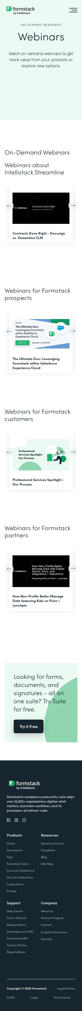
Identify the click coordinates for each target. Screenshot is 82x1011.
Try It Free (29, 726)
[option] (41, 215)
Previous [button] (10, 206)
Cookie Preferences (54, 932)
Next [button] (72, 205)
